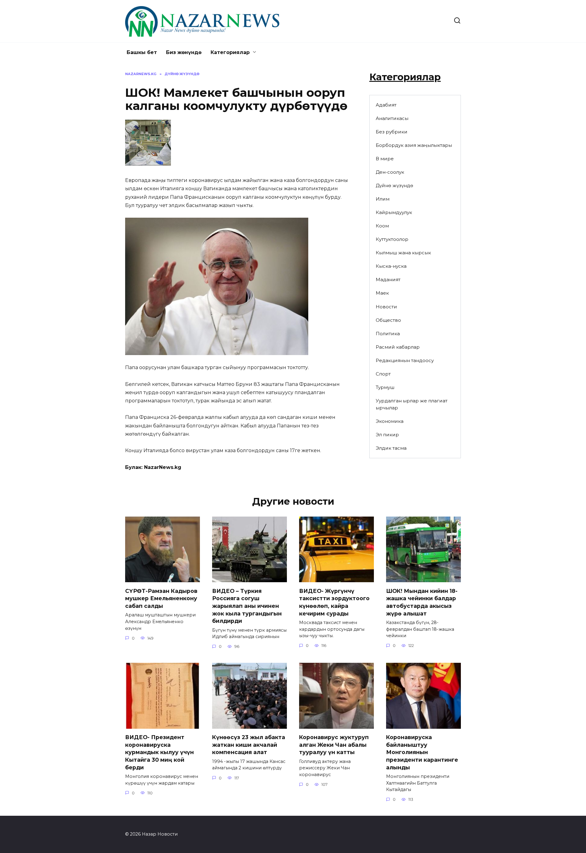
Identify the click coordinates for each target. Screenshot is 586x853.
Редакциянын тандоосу (405, 360)
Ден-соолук (390, 172)
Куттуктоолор (392, 239)
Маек (382, 293)
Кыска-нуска (391, 266)
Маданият (388, 279)
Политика (388, 333)
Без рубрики (391, 132)
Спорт (383, 374)
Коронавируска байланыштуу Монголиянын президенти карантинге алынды (422, 752)
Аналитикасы (392, 118)
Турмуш (385, 387)
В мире (385, 159)
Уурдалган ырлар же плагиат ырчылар (411, 404)
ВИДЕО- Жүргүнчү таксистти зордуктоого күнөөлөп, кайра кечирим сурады (334, 601)
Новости (386, 307)
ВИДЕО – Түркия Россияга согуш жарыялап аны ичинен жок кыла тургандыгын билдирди (247, 605)
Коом (382, 226)
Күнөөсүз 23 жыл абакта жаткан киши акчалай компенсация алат (248, 744)
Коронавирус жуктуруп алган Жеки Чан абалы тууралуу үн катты (334, 744)
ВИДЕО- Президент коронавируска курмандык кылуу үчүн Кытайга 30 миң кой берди (159, 752)
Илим (382, 199)
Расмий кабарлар (398, 347)
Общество (388, 320)
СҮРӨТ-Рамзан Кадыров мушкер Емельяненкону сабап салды (161, 598)
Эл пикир (387, 434)
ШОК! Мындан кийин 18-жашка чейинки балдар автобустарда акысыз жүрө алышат (422, 601)
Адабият (386, 105)
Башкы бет (142, 52)
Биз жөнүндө (183, 52)
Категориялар (230, 52)
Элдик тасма (391, 448)
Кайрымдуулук (394, 212)
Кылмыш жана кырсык (403, 253)
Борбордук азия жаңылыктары (414, 145)
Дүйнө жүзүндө (394, 185)
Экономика (389, 421)
